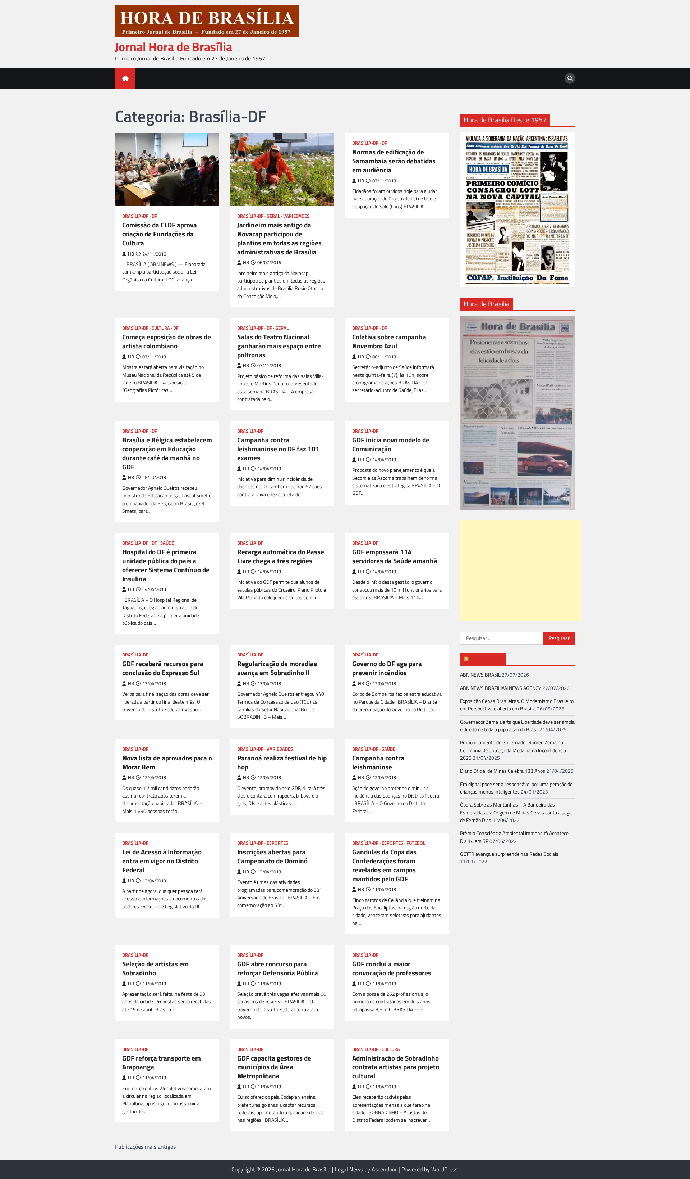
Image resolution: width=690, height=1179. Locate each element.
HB (131, 253)
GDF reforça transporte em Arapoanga (161, 1063)
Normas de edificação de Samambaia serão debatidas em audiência (394, 161)
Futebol (415, 843)
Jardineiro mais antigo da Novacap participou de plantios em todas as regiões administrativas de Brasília (279, 238)
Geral (273, 216)
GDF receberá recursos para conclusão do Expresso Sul (162, 668)
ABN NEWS (486, 659)
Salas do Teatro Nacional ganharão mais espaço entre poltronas (279, 346)
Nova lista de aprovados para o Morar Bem (167, 763)
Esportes (277, 843)
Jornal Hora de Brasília (173, 46)
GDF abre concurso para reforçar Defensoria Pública (277, 968)
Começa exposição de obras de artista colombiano (166, 342)
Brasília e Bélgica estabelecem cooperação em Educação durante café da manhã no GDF (167, 453)
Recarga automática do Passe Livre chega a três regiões (280, 556)
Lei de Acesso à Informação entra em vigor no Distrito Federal (162, 861)
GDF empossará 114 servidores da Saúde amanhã (394, 556)
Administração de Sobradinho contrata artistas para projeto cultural (395, 1067)
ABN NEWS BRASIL (480, 675)
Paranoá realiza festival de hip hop (282, 763)
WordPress (444, 1169)
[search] (570, 78)
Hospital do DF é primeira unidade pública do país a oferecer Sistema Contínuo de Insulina (166, 565)
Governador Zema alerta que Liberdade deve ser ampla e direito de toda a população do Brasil (517, 725)
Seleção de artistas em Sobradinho (155, 968)
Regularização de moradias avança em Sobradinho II (277, 668)
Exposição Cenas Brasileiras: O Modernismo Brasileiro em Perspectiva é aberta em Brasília (517, 705)
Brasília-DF (135, 216)
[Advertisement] (520, 570)
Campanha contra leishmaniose (378, 763)
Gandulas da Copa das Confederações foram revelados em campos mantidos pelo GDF (384, 865)
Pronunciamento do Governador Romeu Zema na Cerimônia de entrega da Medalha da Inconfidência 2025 (513, 750)
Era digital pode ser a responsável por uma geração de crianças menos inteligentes (516, 788)
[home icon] (125, 78)
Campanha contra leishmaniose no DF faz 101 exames (278, 448)
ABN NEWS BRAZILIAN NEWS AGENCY (500, 688)
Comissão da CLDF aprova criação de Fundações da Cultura (159, 234)
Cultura (161, 328)
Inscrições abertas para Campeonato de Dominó (272, 857)
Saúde (167, 543)
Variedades (296, 216)
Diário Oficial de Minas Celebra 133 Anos (502, 771)
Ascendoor (384, 1169)
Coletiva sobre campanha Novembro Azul (389, 342)
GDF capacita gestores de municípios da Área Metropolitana (274, 1067)
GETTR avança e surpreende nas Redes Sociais (509, 854)
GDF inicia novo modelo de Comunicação (390, 444)
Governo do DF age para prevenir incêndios (387, 668)
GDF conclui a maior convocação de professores (391, 968)
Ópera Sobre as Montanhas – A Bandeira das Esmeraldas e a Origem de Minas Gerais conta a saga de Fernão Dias (516, 812)
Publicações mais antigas (145, 1146)
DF (154, 216)
